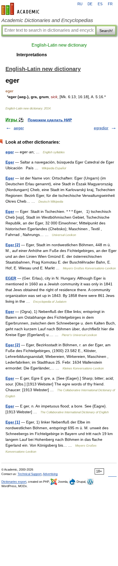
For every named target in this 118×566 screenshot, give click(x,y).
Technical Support (29, 474)
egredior (101, 128)
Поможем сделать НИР (50, 120)
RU (79, 4)
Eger (9, 162)
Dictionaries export (13, 481)
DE (90, 4)
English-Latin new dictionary (59, 45)
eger (9, 152)
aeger (19, 128)
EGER (10, 278)
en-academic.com (21, 9)
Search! (106, 30)
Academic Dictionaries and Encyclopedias (47, 20)
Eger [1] (12, 422)
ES (100, 4)
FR (110, 4)
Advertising (50, 474)
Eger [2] (12, 245)
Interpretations (31, 54)
